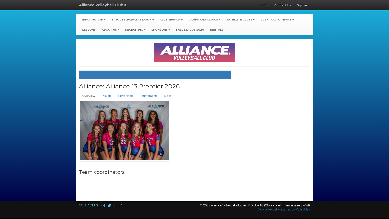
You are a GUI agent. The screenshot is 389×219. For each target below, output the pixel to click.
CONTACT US (88, 205)
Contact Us (282, 5)
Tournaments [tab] (148, 95)
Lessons (89, 29)
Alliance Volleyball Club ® (103, 5)
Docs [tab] (167, 95)
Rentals (216, 29)
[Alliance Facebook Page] (115, 205)
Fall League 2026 (190, 29)
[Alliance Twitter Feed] (109, 205)
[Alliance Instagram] (120, 205)
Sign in (302, 5)
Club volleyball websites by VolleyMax (284, 209)
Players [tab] (106, 95)
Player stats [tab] (125, 95)
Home (264, 5)
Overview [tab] (88, 95)
